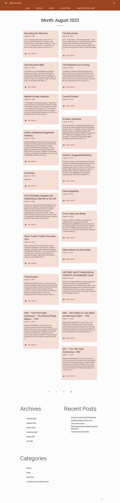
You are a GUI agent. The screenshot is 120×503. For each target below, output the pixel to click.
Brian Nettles (32, 53)
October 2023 (30, 427)
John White (30, 477)
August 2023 (30, 436)
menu (6, 3)
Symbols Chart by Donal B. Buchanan (83, 417)
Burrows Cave (15, 3)
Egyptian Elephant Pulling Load (81, 420)
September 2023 (32, 432)
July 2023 (29, 441)
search (114, 3)
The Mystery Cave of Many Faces (37, 481)
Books (28, 472)
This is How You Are (78, 423)
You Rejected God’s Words (80, 431)
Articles (28, 468)
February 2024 (31, 423)
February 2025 (31, 418)
